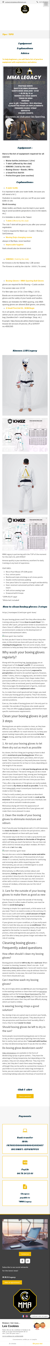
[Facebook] (22, 1261)
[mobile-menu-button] (46, 4)
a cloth (12, 788)
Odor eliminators (9, 1053)
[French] (23, 1317)
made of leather (24, 708)
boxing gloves (31, 662)
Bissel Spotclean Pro (33, 994)
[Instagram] (27, 1261)
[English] (27, 1317)
